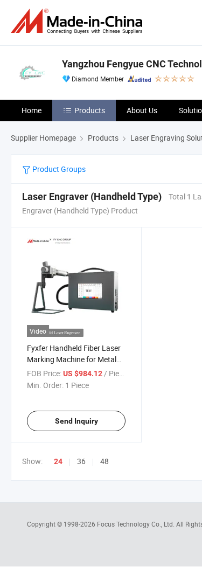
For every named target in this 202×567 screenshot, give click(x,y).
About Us (142, 110)
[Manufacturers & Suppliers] (79, 21)
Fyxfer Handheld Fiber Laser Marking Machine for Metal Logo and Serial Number (74, 359)
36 (81, 461)
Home (31, 110)
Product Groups (58, 169)
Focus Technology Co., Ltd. (136, 524)
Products (89, 110)
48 (104, 461)
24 (58, 461)
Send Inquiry (76, 421)
